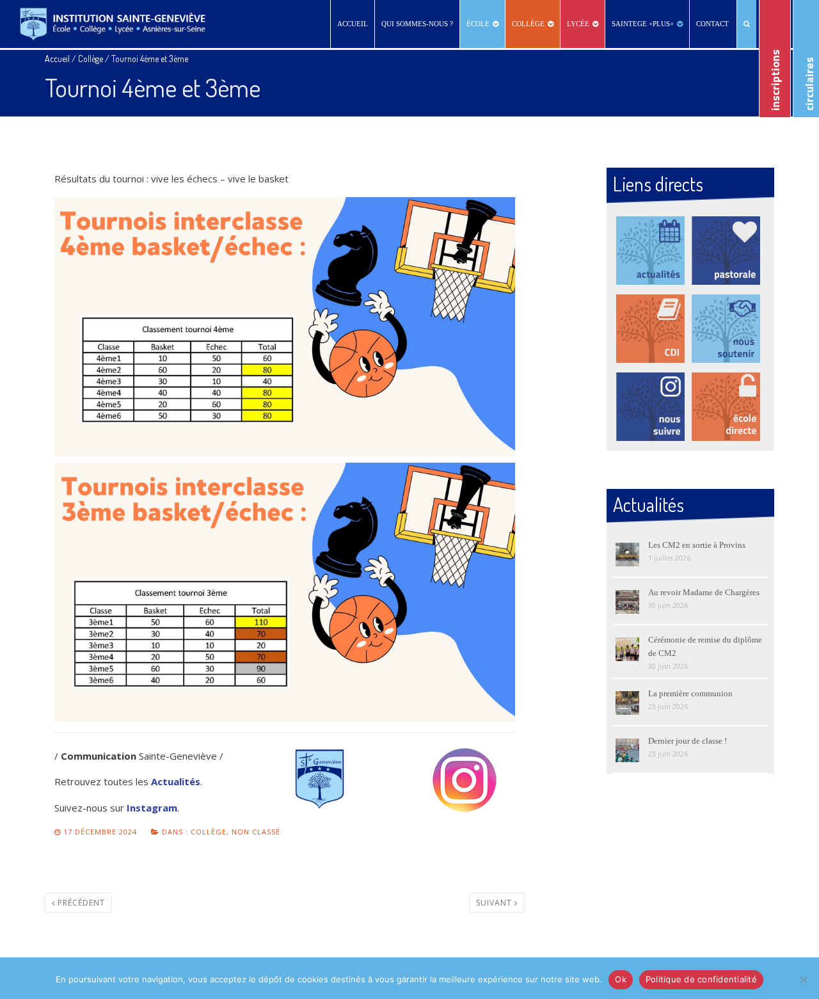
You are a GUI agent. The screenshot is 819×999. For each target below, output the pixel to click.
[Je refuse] (803, 979)
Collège (528, 24)
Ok (620, 979)
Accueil (352, 24)
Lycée (578, 24)
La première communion (690, 693)
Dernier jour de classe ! (687, 741)
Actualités (175, 781)
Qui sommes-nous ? (417, 24)
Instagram (152, 807)
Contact (712, 24)
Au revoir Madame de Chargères (703, 592)
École (477, 24)
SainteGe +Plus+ (643, 24)
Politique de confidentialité (701, 979)
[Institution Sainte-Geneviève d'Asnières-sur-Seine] (113, 24)
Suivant (495, 902)
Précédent (80, 902)
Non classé (256, 831)
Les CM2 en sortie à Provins (696, 545)
